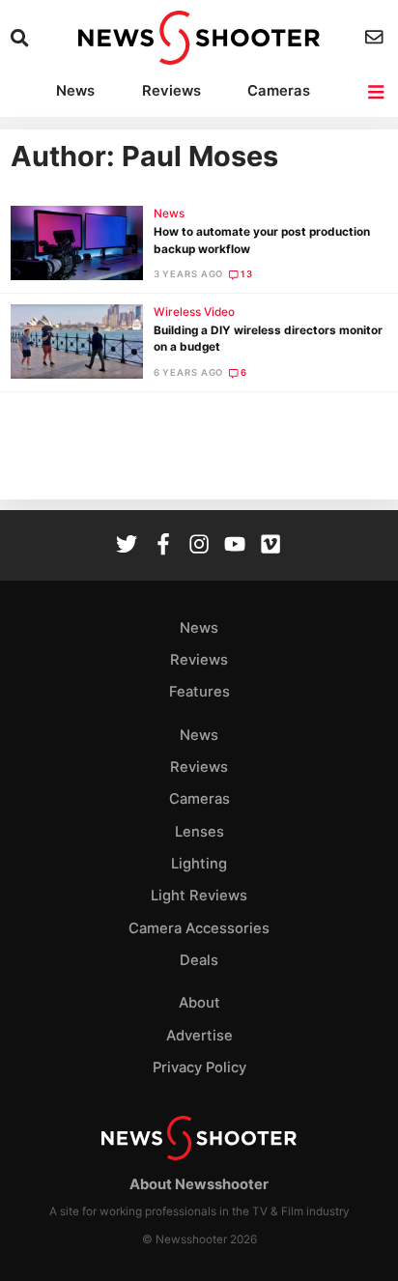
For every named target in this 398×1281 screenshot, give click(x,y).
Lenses (199, 831)
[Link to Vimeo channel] (270, 546)
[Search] (22, 38)
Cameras (278, 91)
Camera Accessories (199, 928)
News (75, 91)
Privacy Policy (199, 1067)
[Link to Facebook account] (163, 546)
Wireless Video (194, 312)
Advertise (199, 1035)
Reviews (171, 91)
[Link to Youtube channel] (234, 546)
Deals (199, 960)
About (199, 1002)
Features (199, 691)
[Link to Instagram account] (199, 546)
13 (247, 274)
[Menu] (377, 92)
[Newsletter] (376, 37)
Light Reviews (199, 895)
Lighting (199, 863)
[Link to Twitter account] (126, 546)
